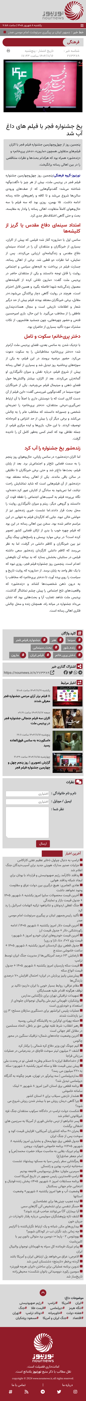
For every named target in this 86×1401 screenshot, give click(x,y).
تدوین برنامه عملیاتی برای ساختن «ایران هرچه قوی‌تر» (45, 1266)
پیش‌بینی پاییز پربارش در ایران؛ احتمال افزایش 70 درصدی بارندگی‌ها (43, 978)
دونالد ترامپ (34, 1313)
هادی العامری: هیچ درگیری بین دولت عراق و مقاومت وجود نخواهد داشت (45, 888)
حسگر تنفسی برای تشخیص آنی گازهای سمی (50, 1206)
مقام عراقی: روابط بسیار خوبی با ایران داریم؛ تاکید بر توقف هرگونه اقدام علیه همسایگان (46, 988)
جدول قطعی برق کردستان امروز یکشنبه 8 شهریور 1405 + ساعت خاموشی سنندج (43, 948)
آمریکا (65, 1303)
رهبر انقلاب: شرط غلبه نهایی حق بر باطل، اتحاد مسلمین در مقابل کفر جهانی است (44, 1028)
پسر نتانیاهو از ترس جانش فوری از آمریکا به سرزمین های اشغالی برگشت (43, 1123)
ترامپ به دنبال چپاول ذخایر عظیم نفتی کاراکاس (48, 860)
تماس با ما (18, 1385)
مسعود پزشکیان (26, 1318)
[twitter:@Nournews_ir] (59, 1392)
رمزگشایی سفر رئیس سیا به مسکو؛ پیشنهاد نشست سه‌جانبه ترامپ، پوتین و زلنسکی (47, 1164)
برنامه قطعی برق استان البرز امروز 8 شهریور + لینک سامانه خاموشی (47, 1088)
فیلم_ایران (37, 655)
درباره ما (67, 1385)
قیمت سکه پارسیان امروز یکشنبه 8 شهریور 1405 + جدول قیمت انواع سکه (43, 968)
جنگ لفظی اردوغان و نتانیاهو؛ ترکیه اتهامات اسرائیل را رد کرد (43, 908)
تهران (16, 1313)
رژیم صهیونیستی (30, 1303)
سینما (71, 640)
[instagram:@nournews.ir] (75, 1392)
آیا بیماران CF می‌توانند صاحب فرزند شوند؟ (52, 1211)
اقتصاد (77, 1318)
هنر (54, 640)
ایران (78, 1303)
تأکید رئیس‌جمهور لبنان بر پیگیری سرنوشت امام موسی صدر (45, 918)
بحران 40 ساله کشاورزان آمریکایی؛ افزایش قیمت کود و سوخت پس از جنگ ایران (45, 1133)
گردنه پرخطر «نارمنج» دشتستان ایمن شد (53, 1261)
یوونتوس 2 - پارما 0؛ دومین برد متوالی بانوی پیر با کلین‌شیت (48, 1239)
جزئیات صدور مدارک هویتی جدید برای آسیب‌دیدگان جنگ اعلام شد (44, 868)
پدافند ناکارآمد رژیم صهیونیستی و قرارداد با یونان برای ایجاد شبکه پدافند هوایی (46, 878)
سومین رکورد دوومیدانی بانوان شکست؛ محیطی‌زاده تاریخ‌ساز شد (47, 1274)
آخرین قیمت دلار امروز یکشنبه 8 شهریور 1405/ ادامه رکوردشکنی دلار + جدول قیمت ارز (46, 928)
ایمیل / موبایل (62, 801)
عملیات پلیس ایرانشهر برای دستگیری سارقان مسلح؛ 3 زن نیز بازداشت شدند (43, 1013)
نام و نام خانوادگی (64, 793)
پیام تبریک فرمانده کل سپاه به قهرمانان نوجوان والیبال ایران (45, 1249)
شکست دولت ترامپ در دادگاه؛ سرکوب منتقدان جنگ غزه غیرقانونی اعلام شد (43, 1113)
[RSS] (26, 1392)
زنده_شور (69, 647)
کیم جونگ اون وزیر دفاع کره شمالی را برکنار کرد (49, 1046)
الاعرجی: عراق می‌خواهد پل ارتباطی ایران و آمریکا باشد (45, 1256)
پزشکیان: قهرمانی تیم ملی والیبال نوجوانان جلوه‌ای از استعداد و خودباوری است (46, 1003)
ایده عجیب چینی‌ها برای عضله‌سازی (56, 1201)
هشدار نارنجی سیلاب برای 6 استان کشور (53, 1096)
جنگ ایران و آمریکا (54, 1318)
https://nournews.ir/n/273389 (26, 673)
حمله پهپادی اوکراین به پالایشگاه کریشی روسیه (49, 1021)
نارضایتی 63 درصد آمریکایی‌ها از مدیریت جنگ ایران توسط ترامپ (43, 958)
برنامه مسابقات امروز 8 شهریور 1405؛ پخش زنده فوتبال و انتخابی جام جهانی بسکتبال (43, 1184)
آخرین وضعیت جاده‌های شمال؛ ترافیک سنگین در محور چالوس (45, 1038)
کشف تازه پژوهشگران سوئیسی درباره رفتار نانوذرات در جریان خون (45, 1219)
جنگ (22, 1308)
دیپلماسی (56, 1308)
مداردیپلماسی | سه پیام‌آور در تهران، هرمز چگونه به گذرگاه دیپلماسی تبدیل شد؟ (43, 1078)
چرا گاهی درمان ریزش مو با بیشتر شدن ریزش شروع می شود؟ (45, 1103)
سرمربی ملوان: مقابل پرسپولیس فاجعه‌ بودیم (50, 1171)
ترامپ (52, 1303)
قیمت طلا (37, 1308)
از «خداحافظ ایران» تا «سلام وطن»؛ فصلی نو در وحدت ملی (42, 1061)
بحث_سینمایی (42, 647)
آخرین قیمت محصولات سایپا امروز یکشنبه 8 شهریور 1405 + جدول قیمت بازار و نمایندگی (43, 898)
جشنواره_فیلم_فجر (28, 640)
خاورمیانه (54, 1313)
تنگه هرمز (75, 1308)
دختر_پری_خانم (65, 655)
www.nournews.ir (42, 1378)
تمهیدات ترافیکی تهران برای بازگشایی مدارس (50, 995)
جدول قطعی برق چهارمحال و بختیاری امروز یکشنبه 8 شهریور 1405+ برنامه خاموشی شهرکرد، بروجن (46, 1143)
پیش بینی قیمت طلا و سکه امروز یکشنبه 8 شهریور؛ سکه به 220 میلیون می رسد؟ (44, 1068)
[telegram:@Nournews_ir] (43, 1392)
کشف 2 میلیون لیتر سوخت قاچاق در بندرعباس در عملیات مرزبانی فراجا (43, 1053)
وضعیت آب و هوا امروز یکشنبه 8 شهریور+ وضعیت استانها (47, 1194)
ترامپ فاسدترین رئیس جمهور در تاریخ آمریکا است (47, 1176)
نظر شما (58, 809)
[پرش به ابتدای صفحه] (43, 1293)
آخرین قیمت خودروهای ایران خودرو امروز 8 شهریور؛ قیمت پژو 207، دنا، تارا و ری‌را (46, 938)
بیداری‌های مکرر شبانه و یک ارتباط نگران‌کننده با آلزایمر (44, 1226)
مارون (15, 655)
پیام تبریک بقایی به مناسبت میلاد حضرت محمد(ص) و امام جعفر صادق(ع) (45, 1154)
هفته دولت (73, 1313)
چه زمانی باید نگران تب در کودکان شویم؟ (53, 1231)
